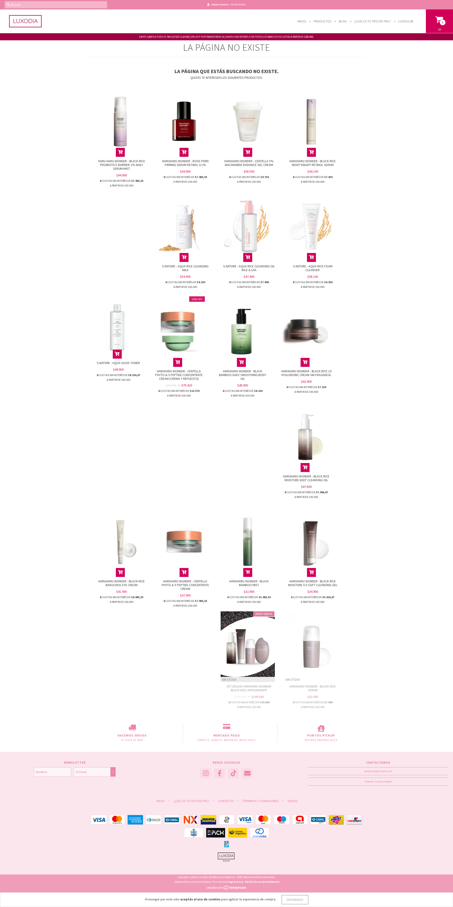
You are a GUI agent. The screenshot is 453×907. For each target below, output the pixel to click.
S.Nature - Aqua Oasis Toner (118, 363)
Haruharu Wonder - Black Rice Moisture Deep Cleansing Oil (306, 478)
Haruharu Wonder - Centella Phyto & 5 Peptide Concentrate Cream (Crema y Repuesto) (179, 375)
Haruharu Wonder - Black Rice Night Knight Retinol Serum (312, 163)
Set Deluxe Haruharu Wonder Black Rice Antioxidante (248, 688)
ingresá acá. (235, 881)
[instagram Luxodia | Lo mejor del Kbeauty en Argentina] (205, 773)
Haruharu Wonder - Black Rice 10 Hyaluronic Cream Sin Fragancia (306, 373)
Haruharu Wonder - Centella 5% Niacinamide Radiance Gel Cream (249, 163)
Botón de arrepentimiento (262, 881)
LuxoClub (405, 21)
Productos (322, 21)
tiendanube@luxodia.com (378, 771)
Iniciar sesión (238, 4)
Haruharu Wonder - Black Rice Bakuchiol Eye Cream (121, 583)
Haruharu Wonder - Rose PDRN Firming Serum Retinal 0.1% (185, 163)
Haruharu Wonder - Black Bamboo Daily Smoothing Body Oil (242, 375)
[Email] (247, 773)
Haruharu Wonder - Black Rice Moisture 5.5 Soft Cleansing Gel (312, 583)
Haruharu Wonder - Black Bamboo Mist (249, 583)
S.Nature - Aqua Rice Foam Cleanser (312, 268)
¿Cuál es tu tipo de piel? (372, 21)
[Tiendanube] (226, 888)
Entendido (295, 900)
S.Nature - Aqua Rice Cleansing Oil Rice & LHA (249, 268)
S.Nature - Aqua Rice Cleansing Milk (185, 268)
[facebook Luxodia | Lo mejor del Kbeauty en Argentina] (219, 773)
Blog (342, 21)
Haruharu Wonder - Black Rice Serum (312, 688)
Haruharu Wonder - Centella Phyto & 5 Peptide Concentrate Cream (185, 585)
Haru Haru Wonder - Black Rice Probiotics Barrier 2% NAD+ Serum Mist (121, 165)
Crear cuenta (219, 4)
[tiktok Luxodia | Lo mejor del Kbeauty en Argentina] (233, 773)
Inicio (302, 21)
